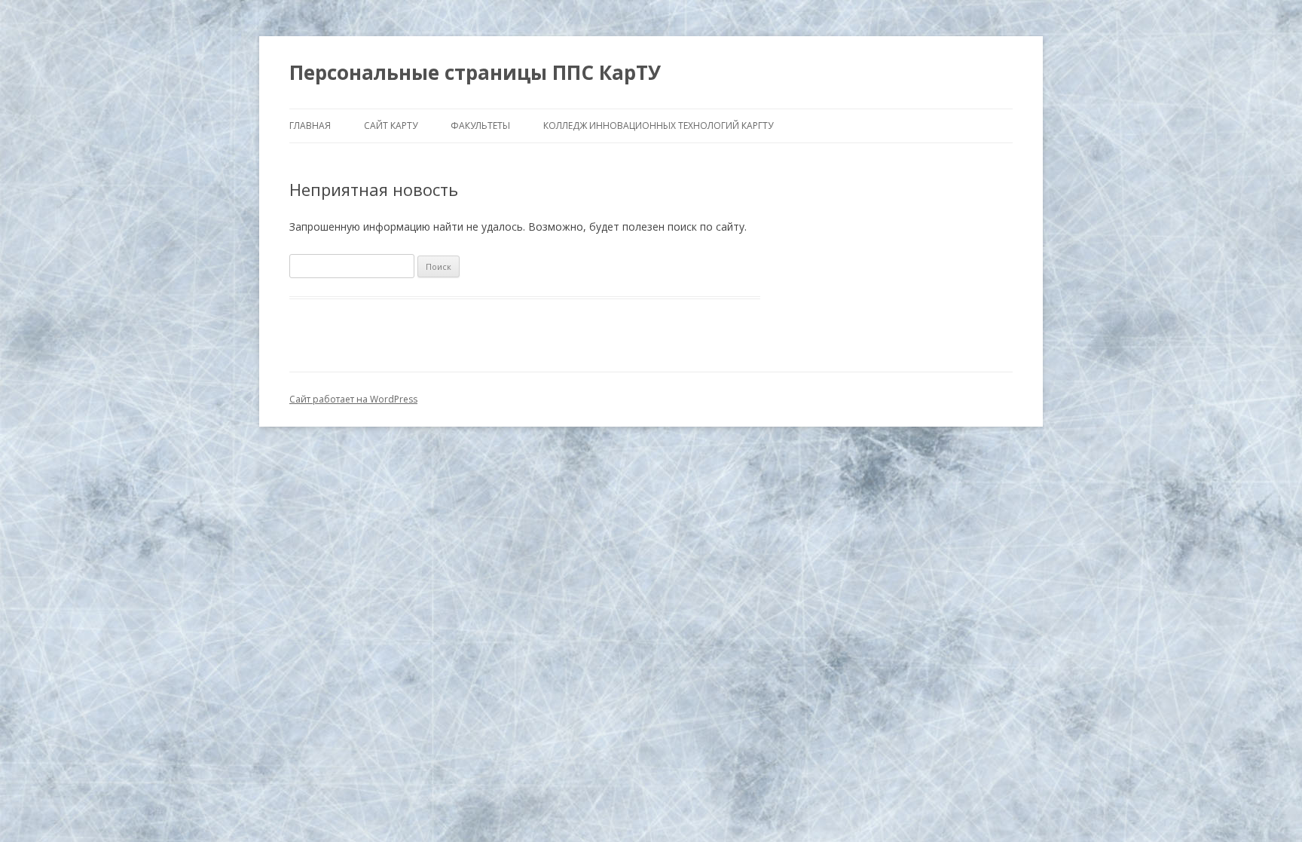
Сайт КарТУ (390, 125)
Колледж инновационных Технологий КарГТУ (658, 125)
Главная (310, 125)
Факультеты (480, 125)
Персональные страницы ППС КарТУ (475, 72)
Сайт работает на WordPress (353, 399)
